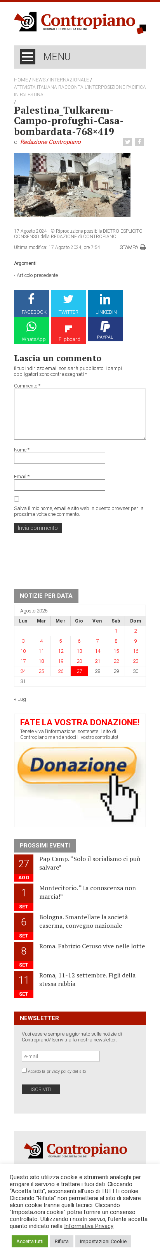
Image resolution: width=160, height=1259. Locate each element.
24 (23, 671)
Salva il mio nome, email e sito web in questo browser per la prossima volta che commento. (79, 511)
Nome (22, 450)
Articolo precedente (37, 275)
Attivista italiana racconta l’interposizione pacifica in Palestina (80, 91)
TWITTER (68, 312)
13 (79, 651)
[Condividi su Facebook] (140, 142)
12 (60, 651)
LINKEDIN (106, 312)
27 (79, 671)
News (38, 80)
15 (116, 651)
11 (41, 651)
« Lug (20, 699)
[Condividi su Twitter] (128, 142)
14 (97, 651)
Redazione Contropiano (50, 141)
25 (41, 671)
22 (116, 661)
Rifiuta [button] (62, 1241)
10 (23, 651)
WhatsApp (34, 339)
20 (79, 661)
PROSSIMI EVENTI (45, 845)
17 (23, 661)
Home (21, 80)
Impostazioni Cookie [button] (103, 1241)
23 (135, 661)
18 (41, 661)
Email (22, 476)
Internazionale (69, 80)
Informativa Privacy (88, 1226)
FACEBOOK (34, 312)
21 (97, 661)
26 (60, 671)
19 (60, 661)
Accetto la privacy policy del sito (57, 1071)
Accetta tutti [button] (29, 1241)
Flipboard (69, 339)
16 (135, 651)
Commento (27, 386)
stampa (129, 247)
